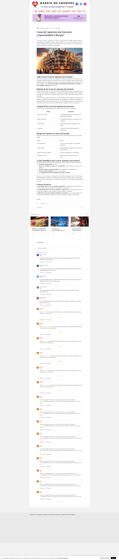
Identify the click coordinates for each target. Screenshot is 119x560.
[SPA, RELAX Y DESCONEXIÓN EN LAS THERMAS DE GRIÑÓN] (60, 222)
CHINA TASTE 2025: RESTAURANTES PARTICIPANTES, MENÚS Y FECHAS (79, 229)
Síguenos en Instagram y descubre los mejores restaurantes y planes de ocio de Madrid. (52, 514)
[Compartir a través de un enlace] (46, 203)
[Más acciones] (82, 28)
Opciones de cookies (105, 558)
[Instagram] (85, 4)
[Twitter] (81, 4)
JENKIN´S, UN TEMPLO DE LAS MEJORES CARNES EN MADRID (39, 229)
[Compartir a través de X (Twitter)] (40, 203)
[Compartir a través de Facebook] (37, 203)
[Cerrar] (117, 558)
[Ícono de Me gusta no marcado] (40, 262)
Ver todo (87, 214)
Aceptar (113, 558)
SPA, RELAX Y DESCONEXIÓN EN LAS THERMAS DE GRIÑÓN (58, 229)
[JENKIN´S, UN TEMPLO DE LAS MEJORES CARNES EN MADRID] (39, 222)
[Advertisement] (37, 551)
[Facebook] (77, 4)
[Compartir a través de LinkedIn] (43, 203)
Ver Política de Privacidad (63, 558)
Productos (38, 199)
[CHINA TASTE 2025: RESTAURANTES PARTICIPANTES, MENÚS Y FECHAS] (80, 222)
